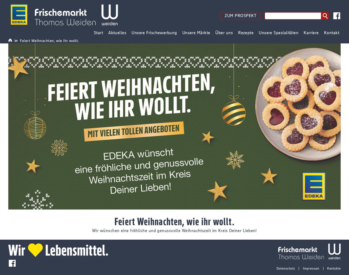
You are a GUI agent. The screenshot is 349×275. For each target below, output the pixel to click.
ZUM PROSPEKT (240, 15)
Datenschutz (286, 268)
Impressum (311, 268)
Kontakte (334, 268)
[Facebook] (337, 16)
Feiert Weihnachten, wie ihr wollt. (49, 40)
